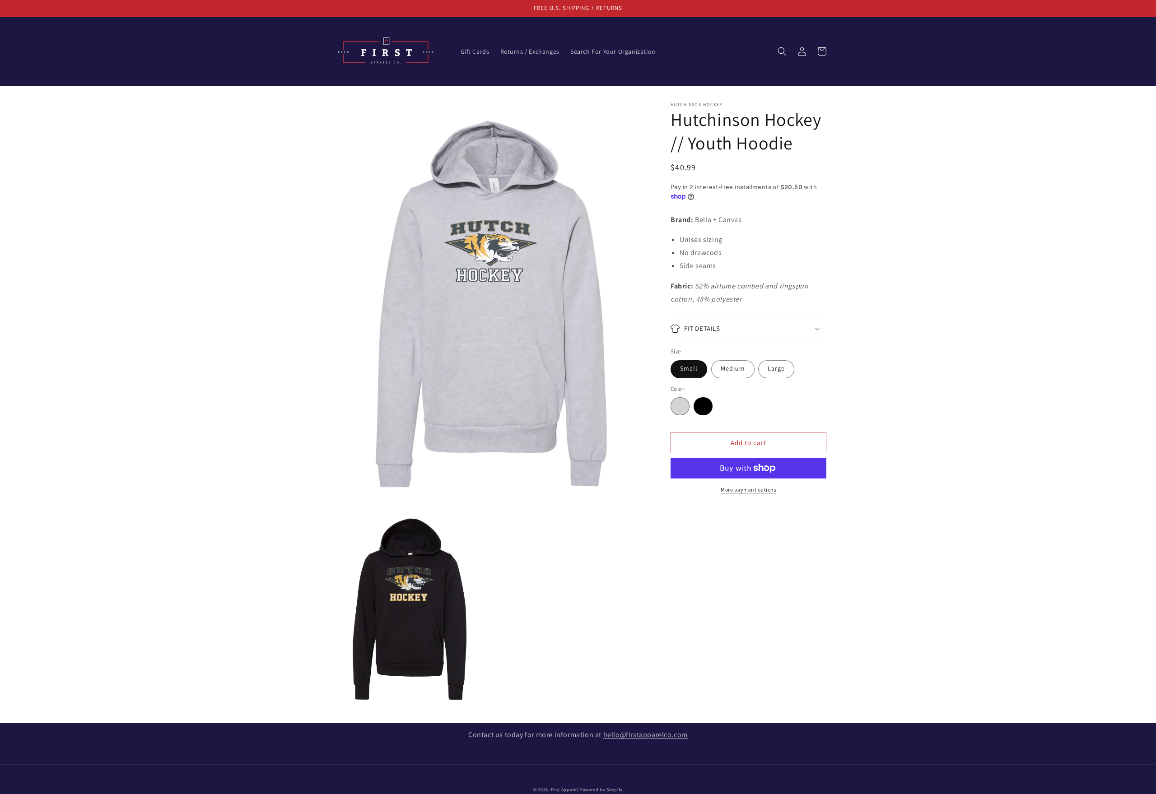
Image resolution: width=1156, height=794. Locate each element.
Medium (733, 368)
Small (689, 368)
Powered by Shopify (601, 790)
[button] (782, 51)
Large (776, 368)
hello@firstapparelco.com (645, 734)
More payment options (748, 489)
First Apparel (564, 790)
